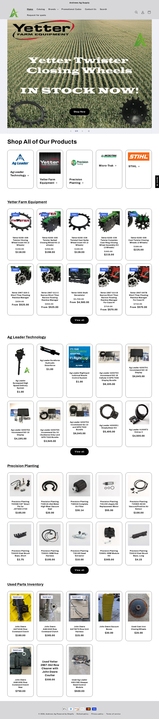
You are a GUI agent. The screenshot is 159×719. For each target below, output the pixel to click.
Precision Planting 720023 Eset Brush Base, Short (20, 553)
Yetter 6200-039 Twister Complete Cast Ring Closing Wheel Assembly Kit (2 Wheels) (109, 243)
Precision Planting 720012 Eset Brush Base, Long (138, 553)
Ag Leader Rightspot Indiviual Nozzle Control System (79, 375)
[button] (53, 9)
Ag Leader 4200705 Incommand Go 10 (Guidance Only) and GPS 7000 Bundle (50, 433)
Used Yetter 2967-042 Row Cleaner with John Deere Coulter (50, 668)
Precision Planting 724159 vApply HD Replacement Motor (109, 504)
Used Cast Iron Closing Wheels (138, 628)
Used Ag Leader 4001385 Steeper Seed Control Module (79, 683)
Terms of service (113, 714)
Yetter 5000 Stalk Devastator (79, 294)
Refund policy (82, 714)
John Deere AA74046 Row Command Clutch (20, 629)
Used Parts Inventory (25, 584)
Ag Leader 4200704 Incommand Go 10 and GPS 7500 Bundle (79, 425)
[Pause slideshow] (88, 131)
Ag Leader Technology (18, 174)
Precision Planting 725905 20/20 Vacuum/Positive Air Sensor (138, 505)
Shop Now (79, 111)
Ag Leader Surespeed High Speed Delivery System (20, 384)
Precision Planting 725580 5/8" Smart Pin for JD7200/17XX (20, 505)
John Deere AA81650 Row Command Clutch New (20, 683)
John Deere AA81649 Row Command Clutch (50, 629)
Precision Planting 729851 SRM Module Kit (109, 553)
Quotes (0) (157, 181)
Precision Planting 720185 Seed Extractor (79, 553)
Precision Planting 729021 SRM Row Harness (50, 553)
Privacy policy (97, 714)
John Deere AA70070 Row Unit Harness (79, 629)
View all (79, 320)
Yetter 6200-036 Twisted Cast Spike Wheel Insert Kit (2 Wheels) (79, 241)
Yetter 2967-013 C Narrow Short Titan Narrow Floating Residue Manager (50, 296)
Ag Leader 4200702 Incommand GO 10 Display (20, 432)
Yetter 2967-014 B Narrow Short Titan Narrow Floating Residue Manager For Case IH (109, 297)
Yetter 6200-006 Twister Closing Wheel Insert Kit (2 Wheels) (20, 241)
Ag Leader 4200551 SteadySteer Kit (109, 426)
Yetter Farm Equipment (47, 181)
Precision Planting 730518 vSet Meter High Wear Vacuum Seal (50, 505)
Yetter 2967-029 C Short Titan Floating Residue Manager (20, 295)
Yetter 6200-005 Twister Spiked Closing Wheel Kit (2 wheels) (50, 241)
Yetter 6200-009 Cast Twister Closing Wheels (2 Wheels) (139, 240)
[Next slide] (82, 131)
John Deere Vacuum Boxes (109, 628)
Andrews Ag (51, 714)
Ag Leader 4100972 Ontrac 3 (138, 431)
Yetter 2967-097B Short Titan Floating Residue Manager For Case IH (138, 296)
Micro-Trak (106, 165)
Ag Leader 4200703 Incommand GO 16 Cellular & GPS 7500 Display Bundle (109, 376)
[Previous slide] (70, 131)
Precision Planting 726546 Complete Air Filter (79, 504)
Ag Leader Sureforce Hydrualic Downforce (50, 362)
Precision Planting (75, 181)
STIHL (133, 166)
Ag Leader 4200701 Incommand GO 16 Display (138, 370)
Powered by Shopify (65, 714)
